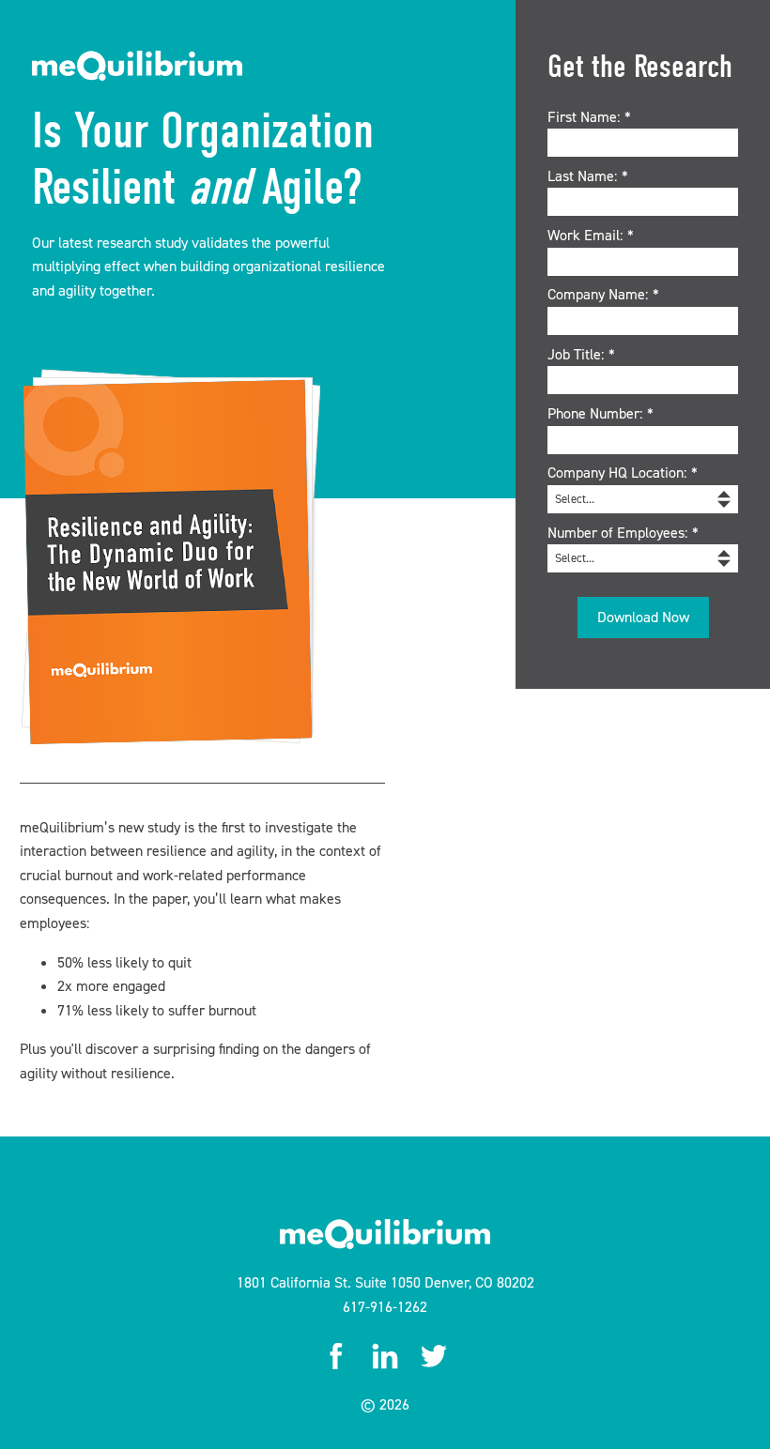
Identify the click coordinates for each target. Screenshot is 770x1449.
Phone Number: (600, 413)
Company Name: (603, 294)
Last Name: (587, 176)
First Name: (589, 117)
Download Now (643, 617)
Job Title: (581, 354)
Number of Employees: (623, 532)
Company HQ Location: (622, 472)
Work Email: (590, 235)
